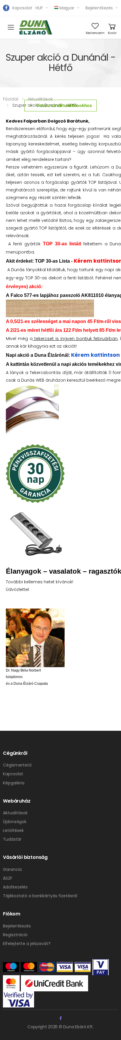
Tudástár (12, 839)
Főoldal (10, 99)
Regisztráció (15, 935)
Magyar (66, 8)
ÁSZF (7, 878)
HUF (39, 8)
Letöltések (13, 830)
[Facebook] (6, 8)
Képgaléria (13, 783)
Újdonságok (14, 822)
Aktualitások (40, 99)
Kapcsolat (22, 8)
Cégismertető (17, 765)
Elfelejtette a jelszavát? (27, 943)
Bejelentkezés (99, 8)
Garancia (12, 869)
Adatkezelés (15, 887)
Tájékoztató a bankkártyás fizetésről (40, 896)
